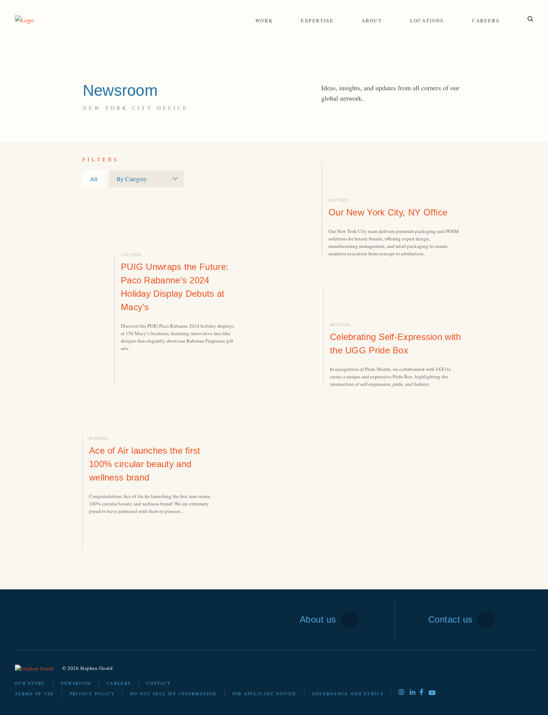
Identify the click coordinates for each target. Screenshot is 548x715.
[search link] (530, 19)
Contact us (450, 619)
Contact (158, 683)
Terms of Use (34, 693)
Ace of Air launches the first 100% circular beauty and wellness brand (145, 463)
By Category (132, 179)
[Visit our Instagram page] (401, 692)
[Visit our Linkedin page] (412, 692)
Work (264, 20)
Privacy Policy (92, 693)
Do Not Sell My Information (173, 693)
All (93, 179)
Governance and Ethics (348, 693)
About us (318, 619)
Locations (427, 20)
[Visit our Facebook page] (421, 693)
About (372, 20)
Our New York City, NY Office (387, 212)
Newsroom (76, 683)
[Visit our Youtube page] (432, 693)
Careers (486, 20)
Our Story (30, 683)
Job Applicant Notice (264, 693)
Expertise (317, 20)
